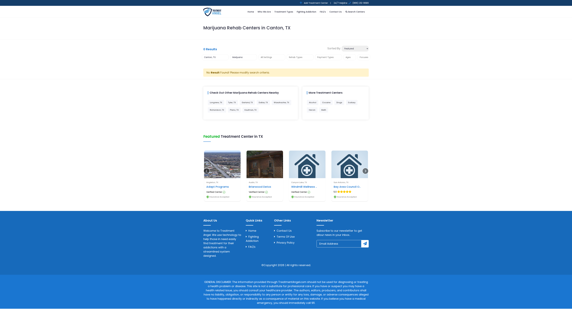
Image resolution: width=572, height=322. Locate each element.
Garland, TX (247, 102)
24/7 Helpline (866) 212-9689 (351, 2)
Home (251, 11)
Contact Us (335, 11)
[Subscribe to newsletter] (365, 243)
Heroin (312, 110)
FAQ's (323, 11)
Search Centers (356, 11)
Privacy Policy (285, 242)
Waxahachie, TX (281, 102)
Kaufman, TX (251, 110)
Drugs (339, 102)
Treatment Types (283, 11)
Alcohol (312, 102)
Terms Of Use (286, 237)
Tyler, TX (232, 102)
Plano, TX (234, 110)
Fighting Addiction (306, 11)
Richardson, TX (217, 110)
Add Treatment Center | (317, 2)
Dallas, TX (263, 102)
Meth (323, 110)
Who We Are (264, 11)
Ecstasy (351, 102)
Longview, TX (216, 102)
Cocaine (326, 102)
